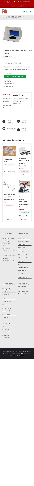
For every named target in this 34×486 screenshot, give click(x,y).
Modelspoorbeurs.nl (24, 294)
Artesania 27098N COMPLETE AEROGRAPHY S (24, 202)
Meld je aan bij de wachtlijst (15, 76)
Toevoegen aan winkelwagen (7, 173)
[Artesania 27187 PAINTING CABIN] (17, 34)
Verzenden (6, 305)
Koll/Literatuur (23, 254)
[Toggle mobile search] (27, 11)
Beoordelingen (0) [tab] (6, 107)
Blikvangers (22, 238)
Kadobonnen (23, 274)
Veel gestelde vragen (7, 290)
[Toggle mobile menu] (31, 11)
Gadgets (21, 261)
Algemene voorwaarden (7, 330)
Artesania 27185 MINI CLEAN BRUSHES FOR (9, 197)
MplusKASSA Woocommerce (22, 353)
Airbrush (12, 83)
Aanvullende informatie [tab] (6, 100)
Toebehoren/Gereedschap (25, 258)
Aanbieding (22, 270)
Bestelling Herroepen (6, 336)
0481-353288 (6, 248)
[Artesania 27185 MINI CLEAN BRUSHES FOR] (9, 185)
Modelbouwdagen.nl (24, 291)
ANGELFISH (8, 159)
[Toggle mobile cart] (24, 11)
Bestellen (6, 294)
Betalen (5, 298)
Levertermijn (7, 301)
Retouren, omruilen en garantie (7, 323)
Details (13, 171)
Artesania (10, 86)
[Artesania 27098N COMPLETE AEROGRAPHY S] (24, 186)
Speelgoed (22, 247)
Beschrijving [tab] (6, 94)
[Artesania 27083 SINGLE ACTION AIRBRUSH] (24, 149)
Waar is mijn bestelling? (7, 309)
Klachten (6, 317)
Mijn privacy (7, 314)
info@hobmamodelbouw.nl (10, 251)
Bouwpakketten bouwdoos (24, 243)
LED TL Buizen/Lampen (24, 266)
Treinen (21, 251)
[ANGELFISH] (9, 149)
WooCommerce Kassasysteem (17, 355)
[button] (13, 63)
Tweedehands (23, 277)
